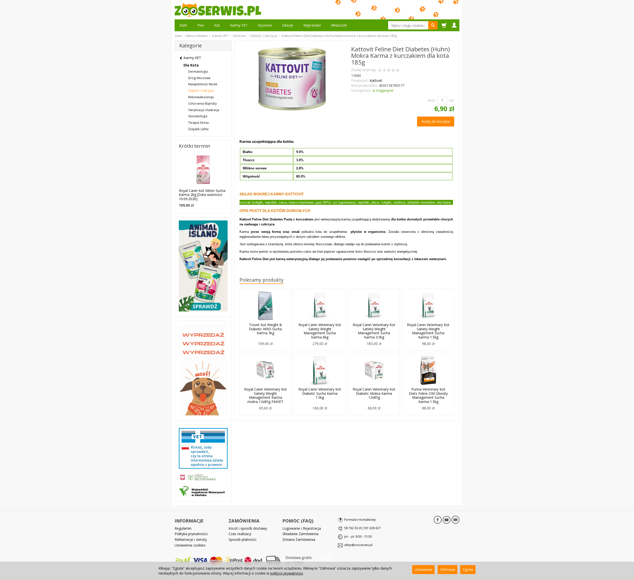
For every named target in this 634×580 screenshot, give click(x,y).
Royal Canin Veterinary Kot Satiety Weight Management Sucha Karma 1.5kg (428, 330)
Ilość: (432, 100)
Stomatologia (197, 116)
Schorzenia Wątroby (202, 103)
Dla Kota (191, 65)
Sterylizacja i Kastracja (203, 110)
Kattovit (376, 80)
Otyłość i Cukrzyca (201, 91)
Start (183, 25)
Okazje (287, 25)
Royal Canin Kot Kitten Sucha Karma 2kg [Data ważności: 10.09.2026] (202, 194)
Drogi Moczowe (199, 78)
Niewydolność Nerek (202, 84)
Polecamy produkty (261, 279)
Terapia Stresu (198, 123)
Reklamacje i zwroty (191, 539)
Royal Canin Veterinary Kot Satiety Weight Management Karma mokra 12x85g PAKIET (265, 395)
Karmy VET (239, 25)
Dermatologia (198, 71)
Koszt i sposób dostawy (248, 528)
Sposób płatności (242, 539)
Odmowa (447, 569)
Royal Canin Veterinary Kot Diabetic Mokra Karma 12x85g (374, 393)
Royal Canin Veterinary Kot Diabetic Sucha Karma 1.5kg (319, 393)
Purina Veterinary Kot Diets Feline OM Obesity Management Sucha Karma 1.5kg (428, 395)
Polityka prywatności (191, 533)
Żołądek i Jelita (198, 129)
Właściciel (339, 25)
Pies (200, 25)
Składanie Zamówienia (300, 533)
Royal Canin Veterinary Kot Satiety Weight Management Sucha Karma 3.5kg (374, 330)
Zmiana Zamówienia (298, 539)
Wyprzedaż (312, 25)
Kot (217, 25)
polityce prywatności (286, 573)
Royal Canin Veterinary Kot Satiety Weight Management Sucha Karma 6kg (319, 330)
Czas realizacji (240, 533)
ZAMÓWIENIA (244, 520)
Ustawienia (423, 569)
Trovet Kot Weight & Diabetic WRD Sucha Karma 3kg (265, 329)
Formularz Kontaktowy (360, 520)
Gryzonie (265, 25)
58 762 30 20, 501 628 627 (362, 528)
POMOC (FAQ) (297, 520)
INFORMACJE (189, 520)
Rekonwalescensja (201, 97)
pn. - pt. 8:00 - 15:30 (358, 536)
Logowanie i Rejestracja (301, 528)
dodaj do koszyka (436, 121)
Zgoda (468, 569)
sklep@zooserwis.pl (358, 545)
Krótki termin (194, 146)
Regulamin (183, 528)
